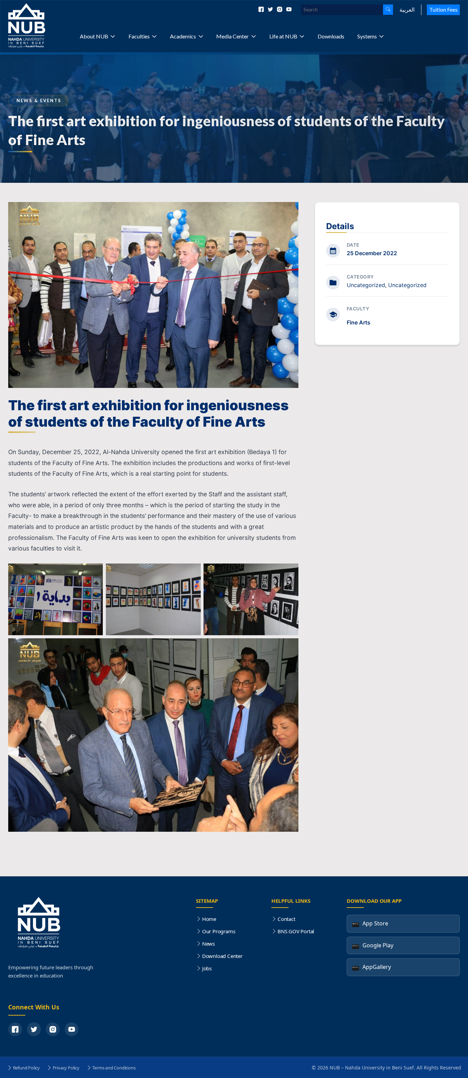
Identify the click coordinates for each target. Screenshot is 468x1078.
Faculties (139, 36)
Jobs (207, 968)
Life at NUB (283, 36)
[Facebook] (261, 10)
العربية (407, 9)
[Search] (388, 9)
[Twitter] (271, 10)
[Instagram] (280, 10)
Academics (183, 36)
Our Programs (218, 931)
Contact (286, 918)
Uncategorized (366, 285)
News (208, 943)
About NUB (94, 36)
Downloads (331, 36)
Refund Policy (26, 1068)
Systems (367, 36)
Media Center (232, 36)
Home (209, 918)
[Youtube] (289, 10)
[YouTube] (71, 1029)
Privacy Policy (66, 1068)
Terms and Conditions (113, 1068)
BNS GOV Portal (296, 931)
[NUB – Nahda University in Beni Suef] (42, 26)
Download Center (222, 955)
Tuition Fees (443, 9)
